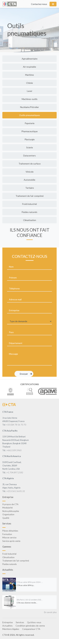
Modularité (7, 507)
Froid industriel (29, 204)
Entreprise (7, 622)
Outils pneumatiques (29, 115)
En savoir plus (50, 612)
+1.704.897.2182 (15, 472)
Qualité (5, 518)
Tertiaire (29, 187)
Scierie (29, 147)
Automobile (29, 179)
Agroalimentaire (29, 58)
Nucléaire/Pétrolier (29, 107)
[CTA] (9, 404)
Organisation (8, 514)
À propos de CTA (10, 504)
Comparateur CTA (31, 629)
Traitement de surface (30, 163)
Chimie (29, 83)
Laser (29, 91)
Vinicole (30, 171)
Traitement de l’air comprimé (30, 196)
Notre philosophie (10, 511)
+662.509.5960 (14, 450)
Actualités (7, 625)
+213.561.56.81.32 (16, 491)
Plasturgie (30, 139)
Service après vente (11, 541)
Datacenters (29, 155)
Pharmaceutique (29, 131)
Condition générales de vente (30, 625)
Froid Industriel (9, 554)
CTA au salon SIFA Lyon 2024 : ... (30, 582)
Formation (7, 534)
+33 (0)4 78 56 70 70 (16, 424)
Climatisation (29, 220)
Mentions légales (10, 629)
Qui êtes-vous (34, 622)
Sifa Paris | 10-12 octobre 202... (29, 599)
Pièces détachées (10, 530)
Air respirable (29, 66)
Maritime (29, 74)
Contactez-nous (39, 4)
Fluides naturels (29, 212)
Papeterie (29, 123)
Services (20, 622)
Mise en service (9, 537)
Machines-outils (29, 99)
